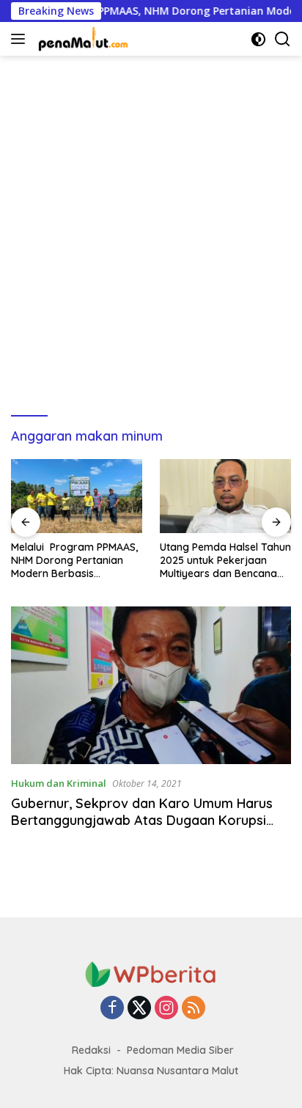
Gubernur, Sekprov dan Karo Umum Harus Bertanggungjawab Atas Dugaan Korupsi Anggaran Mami (142, 820)
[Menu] (21, 38)
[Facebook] (112, 1008)
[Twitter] (139, 1008)
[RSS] (193, 1008)
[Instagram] (166, 1008)
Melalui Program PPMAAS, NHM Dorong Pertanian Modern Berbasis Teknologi (74, 560)
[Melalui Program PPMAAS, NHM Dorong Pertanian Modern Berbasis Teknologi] (76, 496)
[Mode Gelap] (258, 39)
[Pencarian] (282, 39)
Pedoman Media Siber (180, 1050)
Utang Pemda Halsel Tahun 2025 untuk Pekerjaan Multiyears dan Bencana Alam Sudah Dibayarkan (225, 560)
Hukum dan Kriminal (58, 783)
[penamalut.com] (82, 38)
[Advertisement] (151, 229)
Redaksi (91, 1050)
